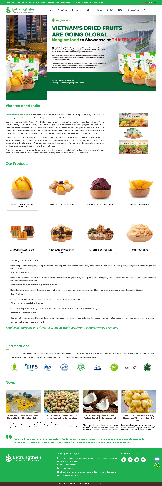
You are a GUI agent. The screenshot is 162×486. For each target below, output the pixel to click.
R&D (120, 10)
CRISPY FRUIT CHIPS (140, 250)
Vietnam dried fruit (96, 484)
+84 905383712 (70, 465)
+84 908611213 (69, 468)
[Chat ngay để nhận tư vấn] (157, 459)
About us (62, 10)
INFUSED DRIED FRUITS (139, 204)
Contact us (133, 10)
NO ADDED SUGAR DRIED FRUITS (100, 204)
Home (50, 10)
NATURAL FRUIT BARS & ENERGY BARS (22, 251)
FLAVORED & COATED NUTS (100, 250)
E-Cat (110, 10)
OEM (89, 10)
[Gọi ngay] (157, 465)
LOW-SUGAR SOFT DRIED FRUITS (61, 204)
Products (76, 10)
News (99, 10)
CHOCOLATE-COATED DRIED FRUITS (61, 251)
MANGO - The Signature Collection (22, 206)
